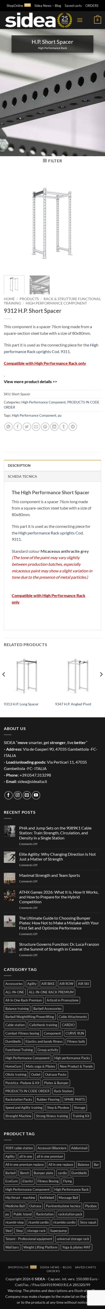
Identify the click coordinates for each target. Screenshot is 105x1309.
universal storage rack (73, 1239)
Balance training (17, 1009)
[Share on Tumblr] (63, 427)
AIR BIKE (48, 984)
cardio (62, 1173)
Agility (32, 984)
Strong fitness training (52, 1116)
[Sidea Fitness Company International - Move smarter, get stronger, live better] (38, 20)
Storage (79, 1108)
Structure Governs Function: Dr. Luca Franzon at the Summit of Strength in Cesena (59, 946)
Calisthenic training (43, 1025)
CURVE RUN (74, 1033)
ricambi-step (14, 1222)
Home (9, 299)
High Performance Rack (71, 1189)
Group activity (47, 1050)
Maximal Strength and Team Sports (49, 875)
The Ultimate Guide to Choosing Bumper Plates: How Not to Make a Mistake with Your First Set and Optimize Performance (59, 922)
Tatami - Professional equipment (28, 1239)
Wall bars (12, 1247)
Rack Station (63, 1091)
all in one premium (50, 1156)
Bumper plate (43, 1173)
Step (19, 1231)
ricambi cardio (38, 1222)
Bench (24, 1173)
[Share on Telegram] (73, 427)
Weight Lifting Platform (40, 1247)
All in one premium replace (24, 1164)
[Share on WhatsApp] (8, 427)
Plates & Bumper (56, 1083)
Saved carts (73, 6)
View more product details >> (30, 381)
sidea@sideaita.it (32, 781)
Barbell (10, 1173)
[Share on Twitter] (27, 427)
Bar (96, 1164)
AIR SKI (83, 984)
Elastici (27, 1181)
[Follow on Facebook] (8, 795)
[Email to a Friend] (36, 427)
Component (52, 1033)
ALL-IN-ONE (14, 992)
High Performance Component (56, 303)
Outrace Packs (56, 1074)
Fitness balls (76, 1041)
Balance (83, 1164)
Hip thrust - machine (20, 1198)
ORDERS (91, 6)
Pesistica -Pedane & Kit (22, 1083)
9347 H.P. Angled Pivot (73, 704)
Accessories (14, 984)
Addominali (79, 1148)
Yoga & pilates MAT (76, 1247)
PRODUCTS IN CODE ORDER (27, 1091)
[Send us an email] (27, 795)
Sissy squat (88, 1222)
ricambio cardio (64, 1222)
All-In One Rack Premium (23, 1000)
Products (29, 299)
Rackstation (45, 1214)
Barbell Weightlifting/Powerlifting (29, 1017)
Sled (8, 1231)
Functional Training (19, 1050)
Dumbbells (13, 1041)
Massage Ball (68, 1198)
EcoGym (11, 1181)
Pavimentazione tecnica (63, 1206)
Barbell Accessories (47, 1009)
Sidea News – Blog (47, 6)
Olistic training (16, 1074)
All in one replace (60, 1164)
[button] (80, 20)
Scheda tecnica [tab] (22, 476)
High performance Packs (72, 1058)
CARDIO (68, 1025)
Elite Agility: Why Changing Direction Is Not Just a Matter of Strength (57, 856)
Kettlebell (47, 1198)
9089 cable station (19, 1148)
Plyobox (91, 1206)
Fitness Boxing (48, 1181)
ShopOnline (15, 6)
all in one (25, 1156)
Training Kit (81, 1116)
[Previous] (12, 222)
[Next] (92, 222)
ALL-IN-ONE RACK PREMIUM (51, 992)
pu (59, 415)
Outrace (35, 1206)
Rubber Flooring (48, 1099)
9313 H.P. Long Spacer (21, 704)
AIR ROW (66, 984)
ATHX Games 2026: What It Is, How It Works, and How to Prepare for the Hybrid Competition (58, 897)
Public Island (23, 1214)
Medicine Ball (15, 1206)
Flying (67, 1181)
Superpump (58, 1231)
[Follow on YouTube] (36, 795)
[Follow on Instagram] (18, 795)
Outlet (36, 1074)
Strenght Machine (18, 1116)
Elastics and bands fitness (44, 1041)
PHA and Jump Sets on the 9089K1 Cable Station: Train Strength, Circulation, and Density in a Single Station (55, 832)
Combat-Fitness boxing (22, 1033)
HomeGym (13, 1066)
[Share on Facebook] (18, 427)
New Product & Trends (76, 1066)
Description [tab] (19, 465)
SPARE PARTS (74, 1099)
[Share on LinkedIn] (54, 427)
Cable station (15, 1025)
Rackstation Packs (18, 1099)
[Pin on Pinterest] (45, 427)
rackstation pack (70, 1214)
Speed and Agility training (24, 1108)
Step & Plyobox (58, 1108)
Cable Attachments (73, 1017)
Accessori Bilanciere (52, 1148)
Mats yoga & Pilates (40, 1066)
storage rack (36, 1231)
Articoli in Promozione (62, 1000)
